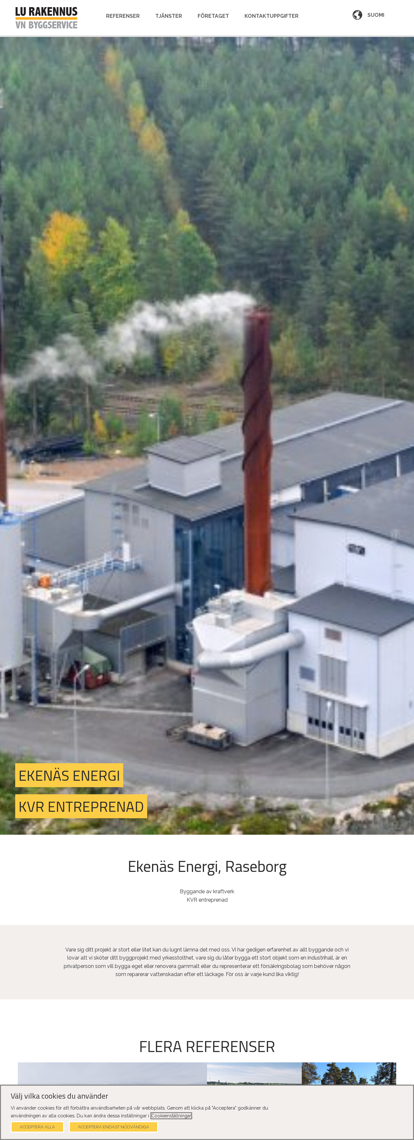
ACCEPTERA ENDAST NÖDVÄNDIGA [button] (113, 1126)
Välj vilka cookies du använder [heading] (59, 1096)
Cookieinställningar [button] (171, 1115)
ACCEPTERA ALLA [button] (37, 1126)
